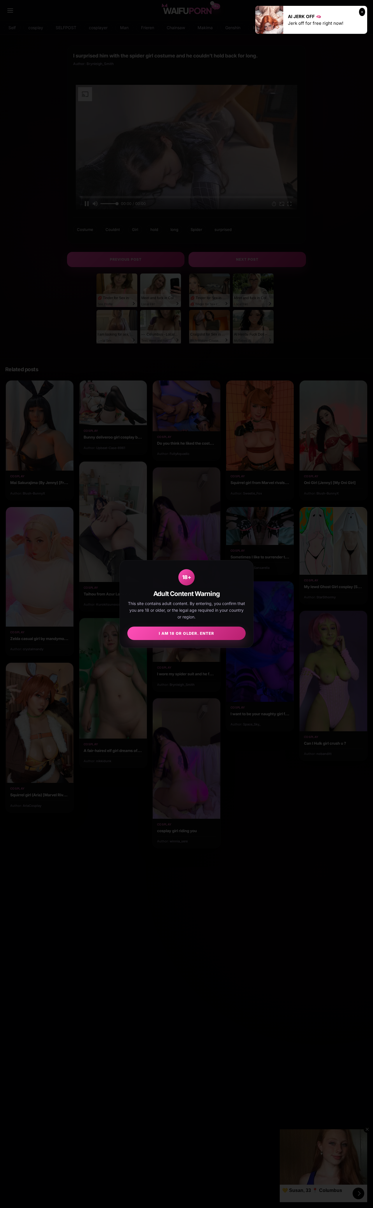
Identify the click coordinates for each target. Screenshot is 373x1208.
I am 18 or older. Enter (186, 633)
